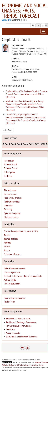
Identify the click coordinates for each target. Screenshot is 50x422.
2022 (31, 144)
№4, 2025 (10, 110)
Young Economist (13, 333)
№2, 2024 (10, 123)
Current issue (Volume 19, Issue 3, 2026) (21, 231)
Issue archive (10, 137)
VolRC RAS (6, 19)
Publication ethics (12, 201)
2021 (37, 144)
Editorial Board (10, 164)
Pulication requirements (14, 268)
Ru (43, 25)
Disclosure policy (11, 217)
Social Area (11, 329)
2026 (7, 144)
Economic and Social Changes (18, 318)
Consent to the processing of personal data (23, 276)
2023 (25, 144)
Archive (7, 235)
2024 (19, 144)
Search (7, 250)
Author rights (10, 280)
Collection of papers (12, 254)
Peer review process (13, 198)
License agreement (12, 272)
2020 (43, 144)
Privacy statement (12, 283)
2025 (13, 144)
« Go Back (8, 130)
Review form (9, 301)
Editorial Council (11, 168)
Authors (7, 242)
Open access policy (12, 213)
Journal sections (11, 239)
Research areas (10, 194)
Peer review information (14, 298)
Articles (7, 246)
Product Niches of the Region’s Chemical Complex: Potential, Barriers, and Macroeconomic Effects (26, 92)
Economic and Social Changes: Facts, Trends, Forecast (25, 11)
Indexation (8, 205)
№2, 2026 (10, 97)
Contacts (8, 176)
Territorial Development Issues (18, 326)
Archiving (8, 209)
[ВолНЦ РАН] (22, 347)
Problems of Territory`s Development (21, 322)
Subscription (9, 172)
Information (9, 160)
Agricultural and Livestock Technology (21, 337)
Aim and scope (10, 190)
